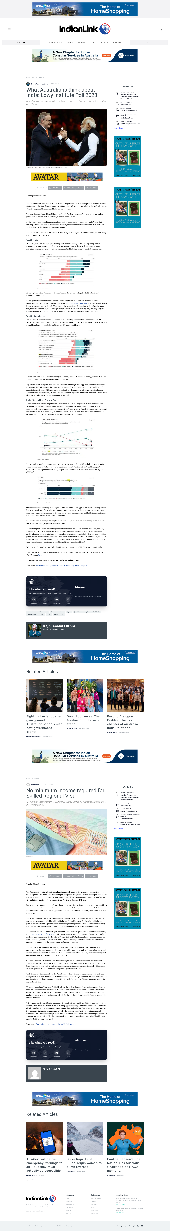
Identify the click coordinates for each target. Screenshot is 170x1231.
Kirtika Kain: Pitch (127, 118)
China (40, 612)
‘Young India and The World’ (76, 303)
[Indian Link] (85, 29)
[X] (138, 1226)
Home (28, 77)
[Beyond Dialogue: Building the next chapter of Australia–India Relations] (125, 695)
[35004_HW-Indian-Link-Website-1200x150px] (85, 9)
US (62, 614)
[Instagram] (121, 1226)
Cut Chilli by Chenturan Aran (130, 124)
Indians (61, 612)
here (40, 555)
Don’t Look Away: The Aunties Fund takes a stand (83, 720)
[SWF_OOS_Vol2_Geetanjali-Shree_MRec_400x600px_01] (127, 156)
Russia (56, 614)
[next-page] (31, 740)
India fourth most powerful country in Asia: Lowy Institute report (61, 565)
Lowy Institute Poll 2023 (91, 612)
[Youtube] (142, 1226)
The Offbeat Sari (126, 105)
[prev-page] (27, 740)
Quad (48, 614)
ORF (42, 614)
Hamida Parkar (72, 729)
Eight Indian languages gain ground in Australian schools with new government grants (44, 724)
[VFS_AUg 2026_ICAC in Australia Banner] (85, 55)
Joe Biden (77, 612)
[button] (161, 29)
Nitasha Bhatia (112, 732)
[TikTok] (133, 1226)
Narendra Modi (32, 614)
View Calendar (118, 128)
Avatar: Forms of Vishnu (129, 110)
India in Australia (38, 77)
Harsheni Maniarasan (33, 736)
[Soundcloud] (129, 1226)
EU (47, 612)
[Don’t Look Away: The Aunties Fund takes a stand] (85, 695)
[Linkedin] (125, 1226)
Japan (69, 612)
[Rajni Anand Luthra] (28, 84)
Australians (31, 612)
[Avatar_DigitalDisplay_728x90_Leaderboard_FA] (67, 177)
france (53, 612)
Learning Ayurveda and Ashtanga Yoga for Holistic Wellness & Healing (130, 96)
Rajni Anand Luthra (39, 84)
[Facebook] (117, 1226)
